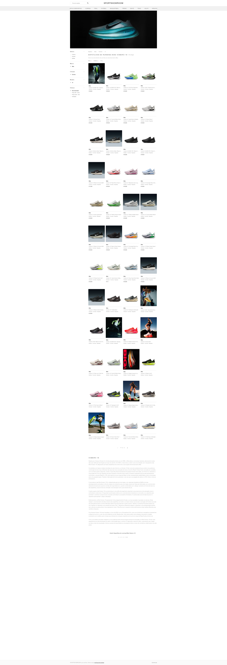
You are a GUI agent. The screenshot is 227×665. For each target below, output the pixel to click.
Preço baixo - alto (76, 94)
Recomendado (75, 90)
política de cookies (99, 662)
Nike (73, 66)
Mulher (73, 58)
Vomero (74, 74)
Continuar (154, 662)
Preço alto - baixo (76, 92)
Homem (73, 56)
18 (72, 82)
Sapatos (90, 51)
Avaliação (74, 96)
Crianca (73, 54)
